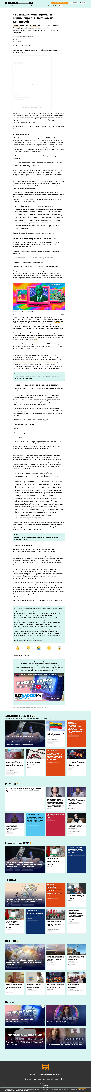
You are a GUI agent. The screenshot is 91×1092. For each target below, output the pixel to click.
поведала (48, 186)
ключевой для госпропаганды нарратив (27, 362)
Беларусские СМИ (10, 718)
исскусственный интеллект (16, 904)
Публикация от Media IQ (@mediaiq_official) (32, 107)
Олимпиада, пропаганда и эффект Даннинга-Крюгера (39, 663)
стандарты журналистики (79, 855)
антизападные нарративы (53, 739)
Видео (50, 5)
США (7, 992)
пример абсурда (30, 348)
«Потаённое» (25, 587)
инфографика (17, 744)
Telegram (47, 1079)
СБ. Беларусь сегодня (31, 357)
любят (47, 360)
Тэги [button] (60, 5)
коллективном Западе (50, 362)
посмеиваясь (42, 346)
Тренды (14, 5)
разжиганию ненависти (31, 529)
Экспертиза (21, 5)
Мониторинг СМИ (17, 843)
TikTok (64, 1079)
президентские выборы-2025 (73, 736)
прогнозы (29, 767)
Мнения (10, 783)
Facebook (29, 1079)
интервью (34, 26)
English (55, 5)
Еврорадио (31, 311)
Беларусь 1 (17, 357)
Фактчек (33, 5)
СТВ (52, 355)
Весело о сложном (42, 5)
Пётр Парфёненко (18, 39)
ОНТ (56, 355)
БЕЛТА (43, 357)
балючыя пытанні (51, 820)
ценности (30, 36)
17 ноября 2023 (17, 41)
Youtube (38, 1079)
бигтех (7, 904)
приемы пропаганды (10, 773)
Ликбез (28, 5)
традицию (27, 319)
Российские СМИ (20, 718)
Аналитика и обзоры (19, 715)
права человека (71, 808)
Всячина (10, 940)
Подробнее (24, 1090)
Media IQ (16, 26)
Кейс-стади (8, 5)
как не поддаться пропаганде (27, 744)
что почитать (70, 833)
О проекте (33, 1074)
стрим (57, 322)
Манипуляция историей (32, 718)
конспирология (17, 36)
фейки (24, 36)
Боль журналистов (46, 718)
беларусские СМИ (9, 744)
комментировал (33, 335)
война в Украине (10, 832)
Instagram (48, 50)
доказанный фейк (34, 151)
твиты (20, 967)
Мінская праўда (32, 360)
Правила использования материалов (50, 1074)
